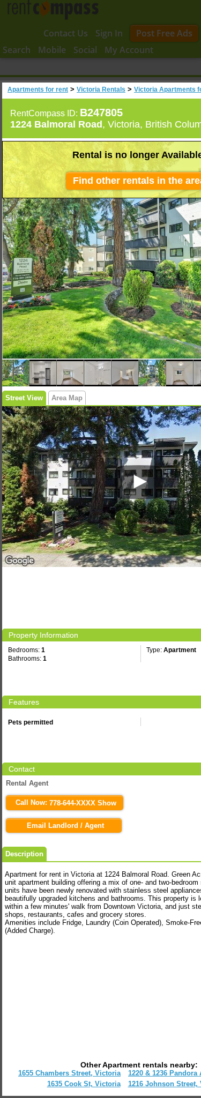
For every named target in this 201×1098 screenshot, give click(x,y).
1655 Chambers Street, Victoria (69, 1073)
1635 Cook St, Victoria (84, 1084)
